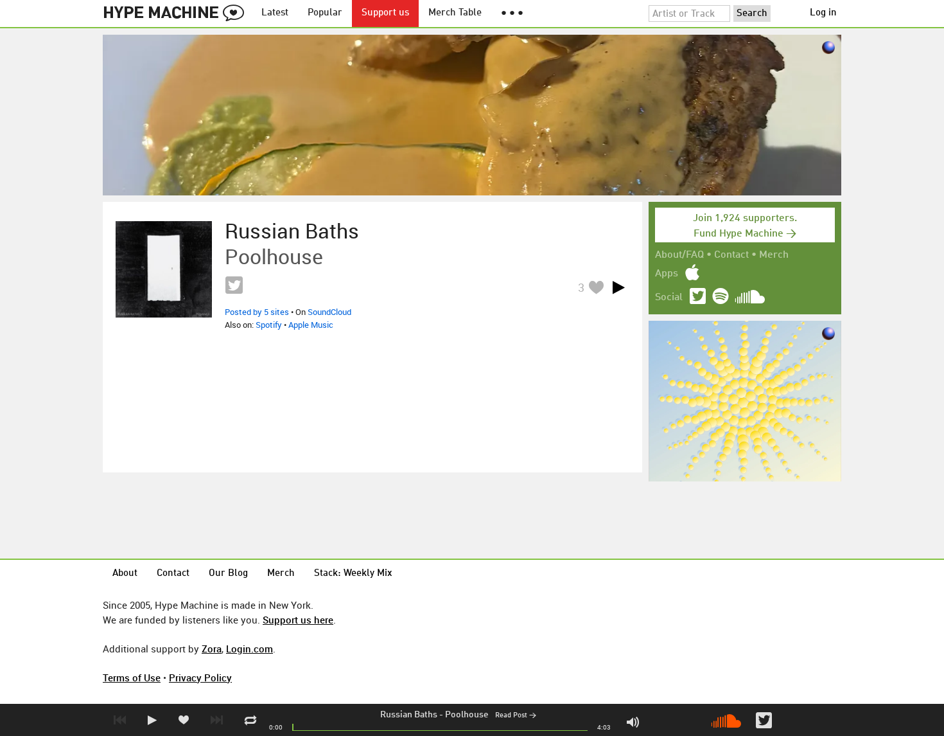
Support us (385, 13)
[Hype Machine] (177, 13)
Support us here (298, 619)
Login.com (249, 648)
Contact (731, 255)
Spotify (269, 324)
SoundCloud (329, 312)
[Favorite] (595, 287)
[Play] (618, 287)
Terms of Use (132, 677)
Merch (774, 255)
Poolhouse (467, 714)
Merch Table (455, 13)
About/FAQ (679, 255)
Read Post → (515, 715)
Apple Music (310, 324)
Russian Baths (408, 714)
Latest (274, 13)
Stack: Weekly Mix (353, 574)
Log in (823, 13)
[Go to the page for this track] (164, 269)
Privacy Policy (200, 677)
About (124, 574)
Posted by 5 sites (257, 312)
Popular (325, 13)
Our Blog (228, 574)
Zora (212, 648)
